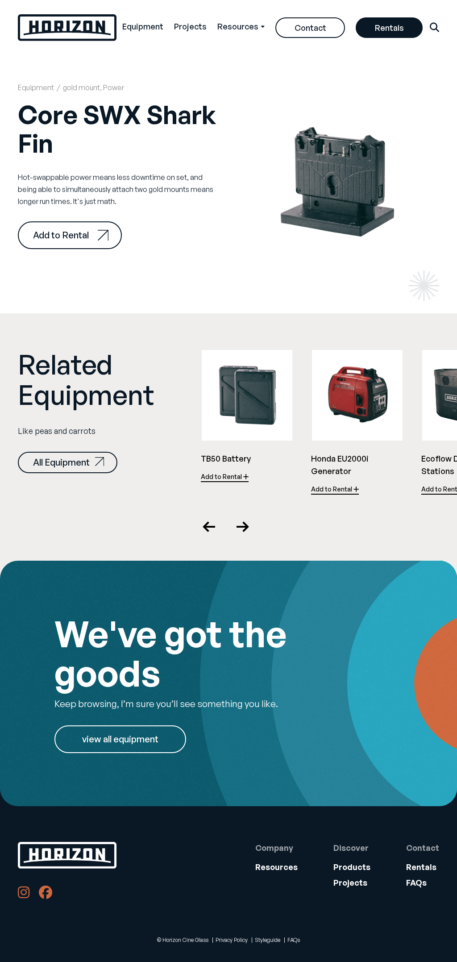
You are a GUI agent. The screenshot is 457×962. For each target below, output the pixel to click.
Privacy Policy (232, 940)
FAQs (416, 882)
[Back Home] (67, 27)
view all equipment (120, 739)
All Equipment (61, 462)
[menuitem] (142, 27)
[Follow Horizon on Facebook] (45, 894)
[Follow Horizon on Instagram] (23, 894)
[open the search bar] (434, 28)
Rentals (389, 28)
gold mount (81, 87)
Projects (190, 26)
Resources (237, 26)
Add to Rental (61, 235)
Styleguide (267, 940)
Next (242, 526)
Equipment (142, 26)
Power (113, 87)
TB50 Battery (226, 458)
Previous (210, 526)
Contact (310, 28)
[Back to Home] (67, 855)
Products (351, 867)
